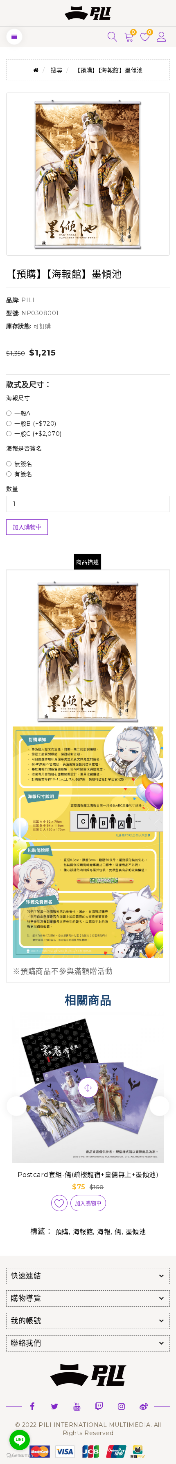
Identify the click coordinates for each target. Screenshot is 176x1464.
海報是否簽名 (24, 448)
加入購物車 (27, 527)
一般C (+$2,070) (38, 433)
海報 (104, 1232)
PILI (27, 300)
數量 (12, 488)
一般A (22, 413)
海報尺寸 (18, 398)
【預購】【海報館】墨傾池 (108, 70)
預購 (62, 1232)
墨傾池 (136, 1232)
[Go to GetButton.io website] (20, 1455)
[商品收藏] (59, 1203)
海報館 (83, 1232)
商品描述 (87, 562)
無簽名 (23, 464)
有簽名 (23, 474)
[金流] (88, 1451)
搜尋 (57, 70)
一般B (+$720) (35, 423)
